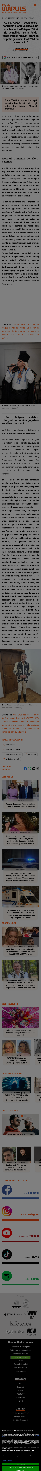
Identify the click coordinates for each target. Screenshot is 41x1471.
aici (20, 1443)
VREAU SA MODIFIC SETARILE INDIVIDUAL (20, 1467)
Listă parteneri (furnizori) (7, 1460)
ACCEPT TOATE (20, 1464)
